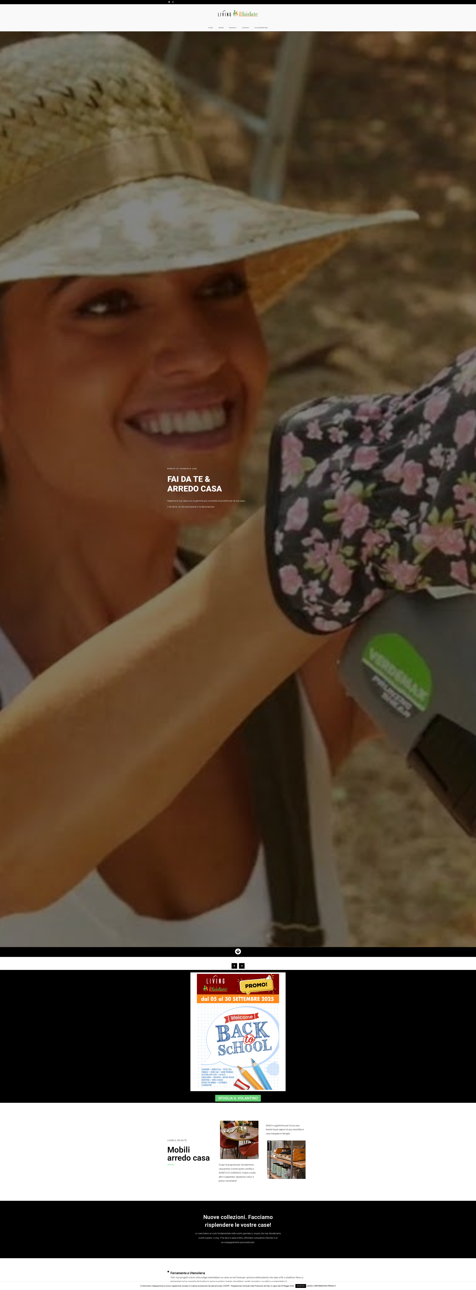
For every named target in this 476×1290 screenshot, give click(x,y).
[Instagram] (242, 966)
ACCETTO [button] (301, 1286)
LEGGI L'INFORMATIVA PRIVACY (321, 1286)
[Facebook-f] (234, 966)
